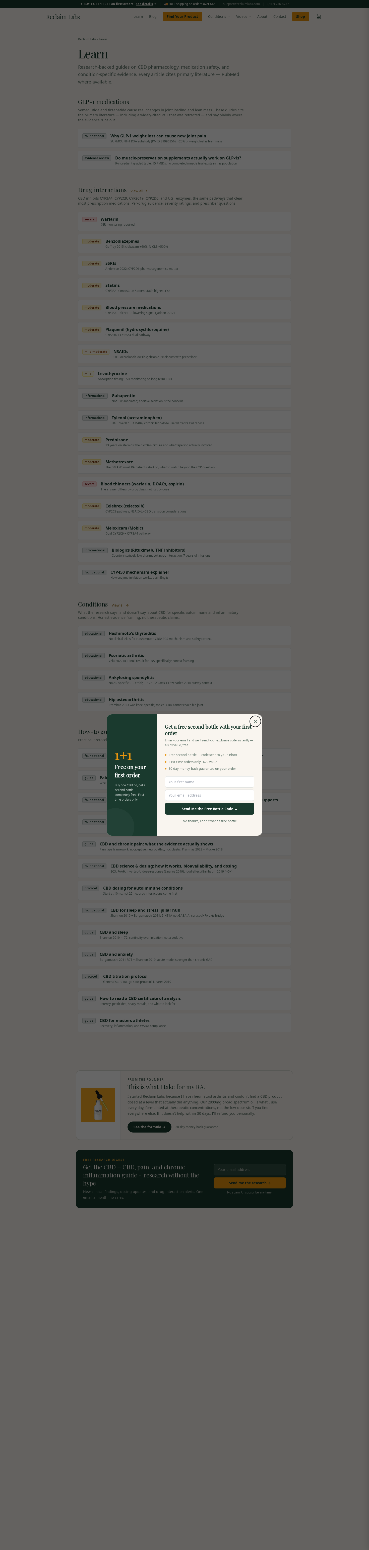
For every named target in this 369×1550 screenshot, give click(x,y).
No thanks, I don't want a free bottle (210, 821)
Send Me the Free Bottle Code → (210, 808)
